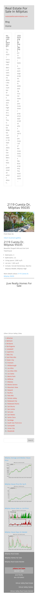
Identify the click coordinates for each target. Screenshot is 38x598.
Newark (10, 390)
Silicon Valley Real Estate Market (21, 591)
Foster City (10, 360)
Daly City (10, 355)
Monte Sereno (12, 385)
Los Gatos (10, 374)
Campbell (10, 349)
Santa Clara (11, 417)
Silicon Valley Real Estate (24, 583)
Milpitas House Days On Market (16, 532)
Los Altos (10, 368)
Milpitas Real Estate (12, 554)
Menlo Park (11, 376)
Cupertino (10, 352)
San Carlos (11, 409)
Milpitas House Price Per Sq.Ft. (15, 484)
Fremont (10, 363)
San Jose (10, 412)
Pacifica (10, 393)
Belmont (9, 341)
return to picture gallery (12, 238)
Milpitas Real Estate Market (14, 562)
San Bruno (11, 406)
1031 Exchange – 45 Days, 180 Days (19, 43)
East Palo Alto (11, 357)
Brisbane (10, 344)
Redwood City (12, 401)
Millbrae (10, 379)
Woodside (10, 431)
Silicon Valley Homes (26, 587)
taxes (19, 63)
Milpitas (10, 382)
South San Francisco (14, 423)
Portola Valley (12, 398)
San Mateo (11, 415)
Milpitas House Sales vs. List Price (17, 508)
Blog (7, 21)
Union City (11, 428)
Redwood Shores (13, 404)
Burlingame (11, 346)
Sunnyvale (11, 426)
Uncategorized (8, 62)
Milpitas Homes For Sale (13, 558)
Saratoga (10, 420)
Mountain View (12, 387)
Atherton (10, 338)
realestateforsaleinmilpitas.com (16, 16)
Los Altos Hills (12, 371)
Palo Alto (10, 395)
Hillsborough (11, 365)
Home (8, 26)
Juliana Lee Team (19, 568)
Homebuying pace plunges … (8, 42)
